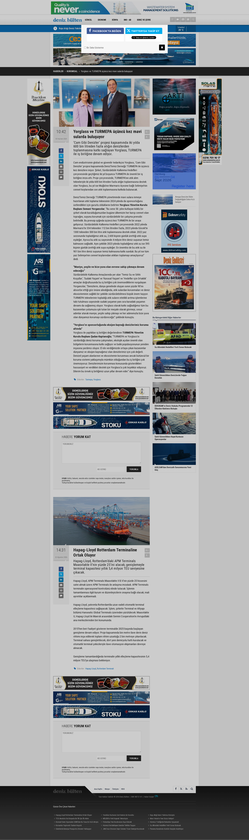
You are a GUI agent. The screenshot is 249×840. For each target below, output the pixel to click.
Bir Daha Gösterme (95, 47)
